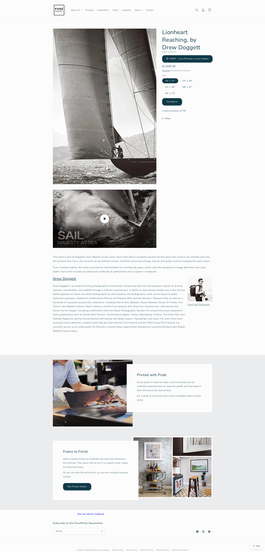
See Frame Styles (77, 486)
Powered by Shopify (101, 550)
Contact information (180, 550)
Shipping (166, 70)
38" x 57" (187, 86)
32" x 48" (170, 86)
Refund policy (118, 550)
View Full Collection (198, 304)
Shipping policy (162, 550)
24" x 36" (187, 80)
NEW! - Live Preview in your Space (189, 58)
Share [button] (168, 118)
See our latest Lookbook (90, 514)
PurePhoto (88, 550)
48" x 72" (170, 93)
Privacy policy (131, 550)
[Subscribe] (101, 531)
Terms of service (146, 550)
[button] (76, 10)
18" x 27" (170, 80)
